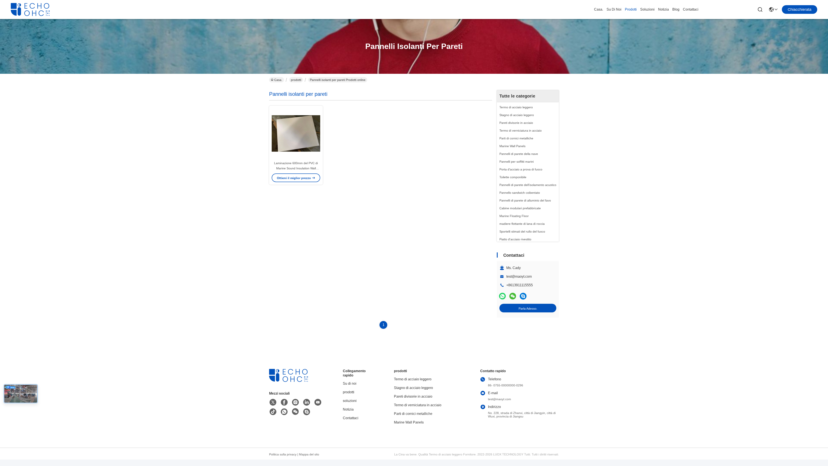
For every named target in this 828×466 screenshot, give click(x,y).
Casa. (598, 9)
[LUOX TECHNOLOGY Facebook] (284, 402)
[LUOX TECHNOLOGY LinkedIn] (306, 402)
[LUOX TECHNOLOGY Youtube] (318, 402)
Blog (675, 9)
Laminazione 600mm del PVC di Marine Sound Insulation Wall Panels (296, 168)
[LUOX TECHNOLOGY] (34, 9)
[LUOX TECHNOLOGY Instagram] (295, 402)
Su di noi (614, 9)
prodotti (631, 9)
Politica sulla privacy (282, 454)
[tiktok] (273, 411)
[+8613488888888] (523, 296)
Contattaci (690, 9)
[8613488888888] (284, 411)
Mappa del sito (309, 454)
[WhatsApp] (502, 296)
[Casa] (293, 381)
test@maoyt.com (519, 276)
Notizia (663, 9)
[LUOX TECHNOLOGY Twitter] (273, 402)
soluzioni (647, 9)
